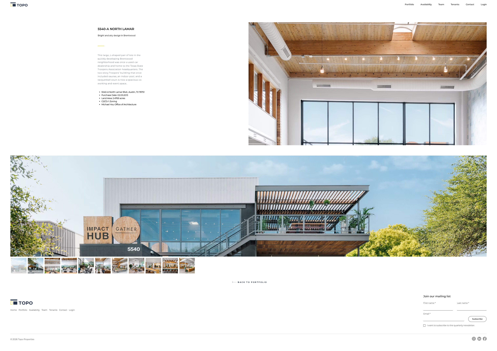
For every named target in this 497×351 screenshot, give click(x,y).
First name (429, 303)
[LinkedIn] (479, 339)
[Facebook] (485, 339)
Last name (463, 303)
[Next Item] (482, 206)
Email (426, 314)
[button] (442, 4)
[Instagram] (474, 339)
